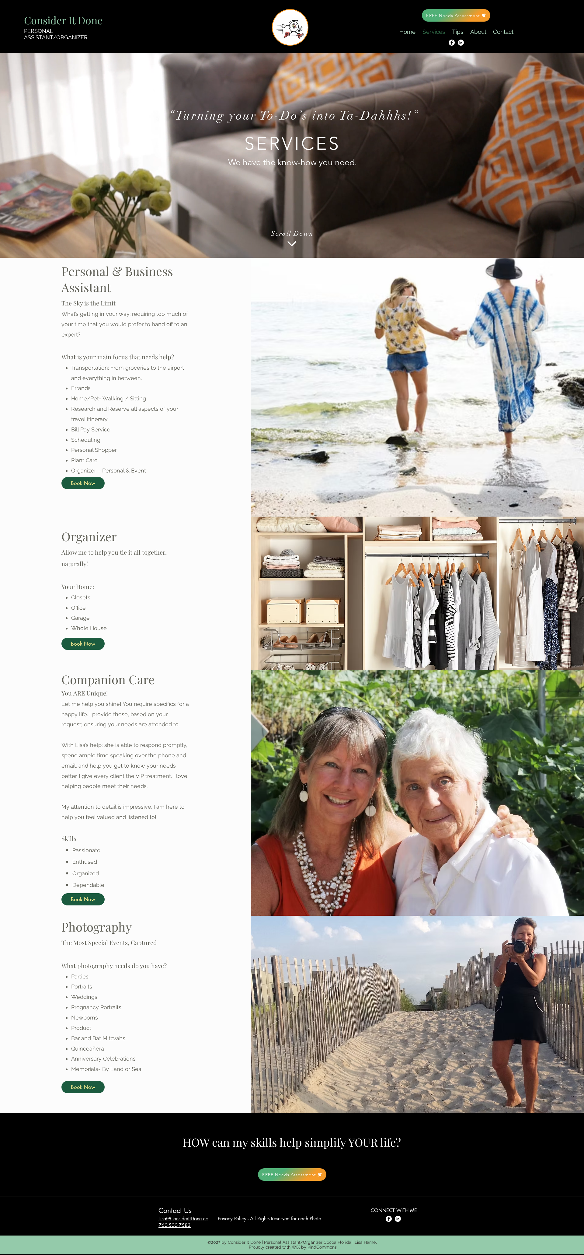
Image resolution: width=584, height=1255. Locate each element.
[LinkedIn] (461, 43)
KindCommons (322, 1247)
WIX (296, 1247)
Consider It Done (63, 20)
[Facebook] (452, 43)
